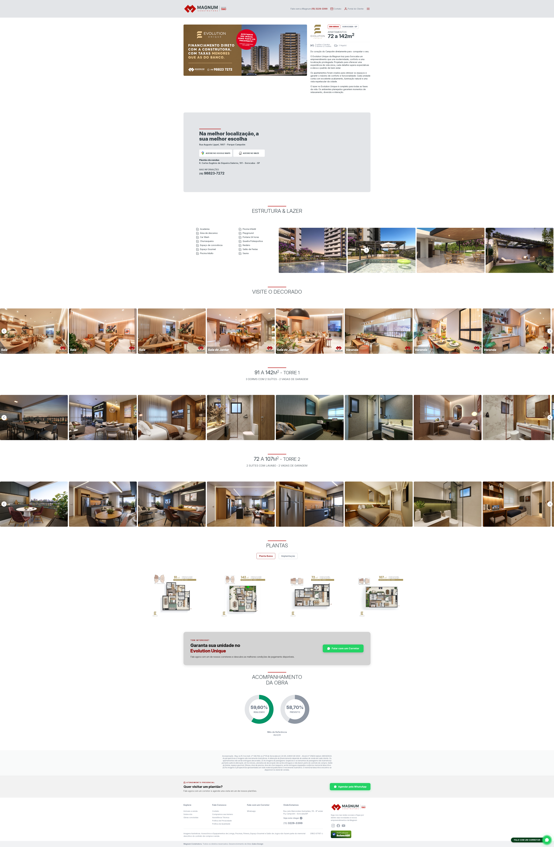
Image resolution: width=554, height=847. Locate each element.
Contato (215, 811)
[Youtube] (343, 825)
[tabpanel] (277, 595)
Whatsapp (251, 811)
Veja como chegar (291, 818)
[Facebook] (338, 825)
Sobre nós (188, 814)
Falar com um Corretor (345, 648)
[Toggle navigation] (368, 9)
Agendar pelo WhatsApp (352, 786)
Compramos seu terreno (222, 814)
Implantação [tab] (288, 556)
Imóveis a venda (191, 811)
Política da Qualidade (221, 824)
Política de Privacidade (222, 821)
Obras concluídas (191, 817)
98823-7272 (211, 173)
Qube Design (257, 844)
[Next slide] (366, 250)
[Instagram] (333, 825)
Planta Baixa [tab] (266, 556)
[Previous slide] (4, 331)
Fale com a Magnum (309, 9)
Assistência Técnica (220, 817)
